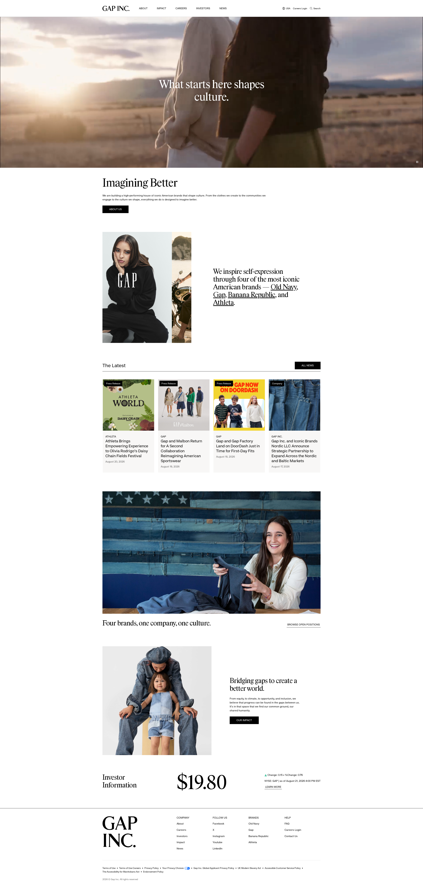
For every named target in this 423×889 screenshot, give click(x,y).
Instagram (219, 836)
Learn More (273, 786)
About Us (115, 209)
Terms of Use (108, 868)
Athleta (223, 302)
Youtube (217, 842)
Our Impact (244, 720)
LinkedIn (217, 848)
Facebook (218, 823)
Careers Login (300, 8)
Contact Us (291, 836)
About (143, 8)
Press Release (113, 383)
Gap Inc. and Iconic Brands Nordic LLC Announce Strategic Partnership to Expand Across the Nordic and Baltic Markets (294, 451)
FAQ (287, 823)
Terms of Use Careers (130, 868)
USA (286, 8)
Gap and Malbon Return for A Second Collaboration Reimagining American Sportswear (181, 451)
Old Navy (284, 287)
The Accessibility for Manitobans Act (120, 871)
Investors (203, 8)
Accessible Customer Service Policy (283, 868)
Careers (181, 8)
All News (308, 365)
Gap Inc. (276, 436)
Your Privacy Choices (173, 868)
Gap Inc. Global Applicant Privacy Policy (213, 868)
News (223, 8)
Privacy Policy (151, 868)
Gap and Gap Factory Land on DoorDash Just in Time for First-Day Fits (238, 446)
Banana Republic (251, 295)
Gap (219, 295)
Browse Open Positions (303, 624)
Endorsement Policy (153, 871)
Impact (161, 8)
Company (277, 383)
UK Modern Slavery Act (249, 868)
